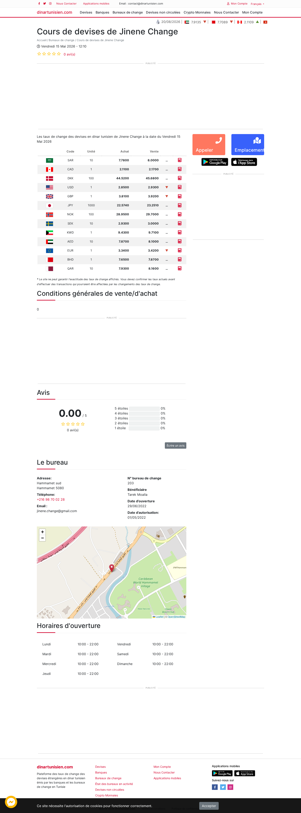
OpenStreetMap (176, 616)
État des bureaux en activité (114, 784)
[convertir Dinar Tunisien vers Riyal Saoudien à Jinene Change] (179, 160)
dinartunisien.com (54, 12)
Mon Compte (239, 3)
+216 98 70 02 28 (51, 499)
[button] (111, 568)
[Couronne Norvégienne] (49, 214)
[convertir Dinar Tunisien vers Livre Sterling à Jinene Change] (179, 196)
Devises (86, 12)
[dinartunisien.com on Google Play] (222, 773)
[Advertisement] (150, 96)
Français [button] (256, 4)
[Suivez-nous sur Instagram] (50, 3)
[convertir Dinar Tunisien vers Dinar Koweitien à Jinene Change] (179, 232)
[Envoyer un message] (11, 801)
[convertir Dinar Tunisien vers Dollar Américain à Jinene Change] (179, 187)
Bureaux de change (128, 12)
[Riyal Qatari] (49, 268)
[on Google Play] (214, 161)
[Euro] (49, 250)
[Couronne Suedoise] (49, 223)
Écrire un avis (175, 445)
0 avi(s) (69, 54)
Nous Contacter (66, 3)
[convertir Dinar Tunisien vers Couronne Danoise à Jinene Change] (179, 178)
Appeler (204, 150)
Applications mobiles (96, 3)
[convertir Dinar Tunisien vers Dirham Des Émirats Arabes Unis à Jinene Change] (179, 241)
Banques (102, 12)
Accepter (209, 806)
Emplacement (250, 150)
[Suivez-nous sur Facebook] (39, 3)
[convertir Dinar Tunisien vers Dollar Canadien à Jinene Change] (179, 169)
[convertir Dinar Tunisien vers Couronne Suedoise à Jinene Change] (179, 223)
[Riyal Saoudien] (49, 160)
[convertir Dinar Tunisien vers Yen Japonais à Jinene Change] (179, 205)
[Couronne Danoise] (49, 178)
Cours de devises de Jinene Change (100, 40)
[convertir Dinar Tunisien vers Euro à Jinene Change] (179, 250)
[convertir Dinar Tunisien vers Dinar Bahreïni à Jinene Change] (179, 259)
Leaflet (159, 616)
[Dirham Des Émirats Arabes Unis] (49, 241)
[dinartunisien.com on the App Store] (244, 773)
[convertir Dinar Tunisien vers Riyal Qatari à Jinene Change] (179, 268)
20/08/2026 (158, 22)
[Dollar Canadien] (49, 169)
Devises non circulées (163, 12)
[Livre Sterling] (49, 196)
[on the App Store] (244, 161)
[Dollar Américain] (49, 187)
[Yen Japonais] (49, 205)
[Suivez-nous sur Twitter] (45, 3)
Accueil (41, 40)
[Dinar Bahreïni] (49, 259)
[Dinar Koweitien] (49, 232)
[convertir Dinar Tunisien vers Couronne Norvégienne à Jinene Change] (179, 214)
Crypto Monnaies (197, 12)
